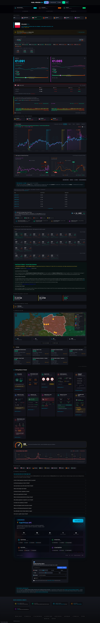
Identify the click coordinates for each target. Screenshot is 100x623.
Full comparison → (33, 93)
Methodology (67, 616)
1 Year (74, 124)
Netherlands (63, 44)
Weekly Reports (19, 616)
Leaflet (77, 335)
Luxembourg (33, 44)
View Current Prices (81, 32)
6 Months (78, 124)
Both (43, 570)
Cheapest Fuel (28, 616)
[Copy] (16, 80)
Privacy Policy (49, 580)
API (83, 279)
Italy (56, 44)
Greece (71, 44)
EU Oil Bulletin (29, 268)
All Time (65, 124)
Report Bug (47, 618)
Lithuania (48, 44)
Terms (53, 580)
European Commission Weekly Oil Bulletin (71, 589)
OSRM (18, 609)
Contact (54, 618)
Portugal (18, 46)
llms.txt (23, 284)
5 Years (69, 124)
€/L (63, 2)
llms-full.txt (27, 284)
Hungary (41, 44)
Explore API (78, 520)
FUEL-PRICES (37, 2)
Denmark (78, 44)
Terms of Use (76, 616)
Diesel (62, 570)
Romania (25, 44)
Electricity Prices (48, 616)
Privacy (83, 616)
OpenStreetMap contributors (82, 335)
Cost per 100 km (59, 616)
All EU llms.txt (32, 284)
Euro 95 (52, 570)
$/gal (67, 2)
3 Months (83, 124)
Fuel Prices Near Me (38, 616)
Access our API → (26, 190)
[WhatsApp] (18, 80)
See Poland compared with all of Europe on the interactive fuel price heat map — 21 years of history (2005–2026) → (32, 125)
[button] (18, 335)
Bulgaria (18, 44)
